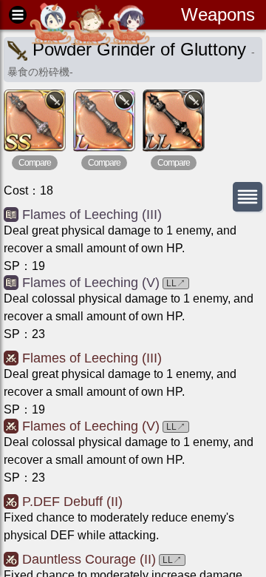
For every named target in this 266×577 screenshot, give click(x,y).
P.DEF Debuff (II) (72, 501)
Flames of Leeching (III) (92, 214)
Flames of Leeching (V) (91, 282)
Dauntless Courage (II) (89, 559)
